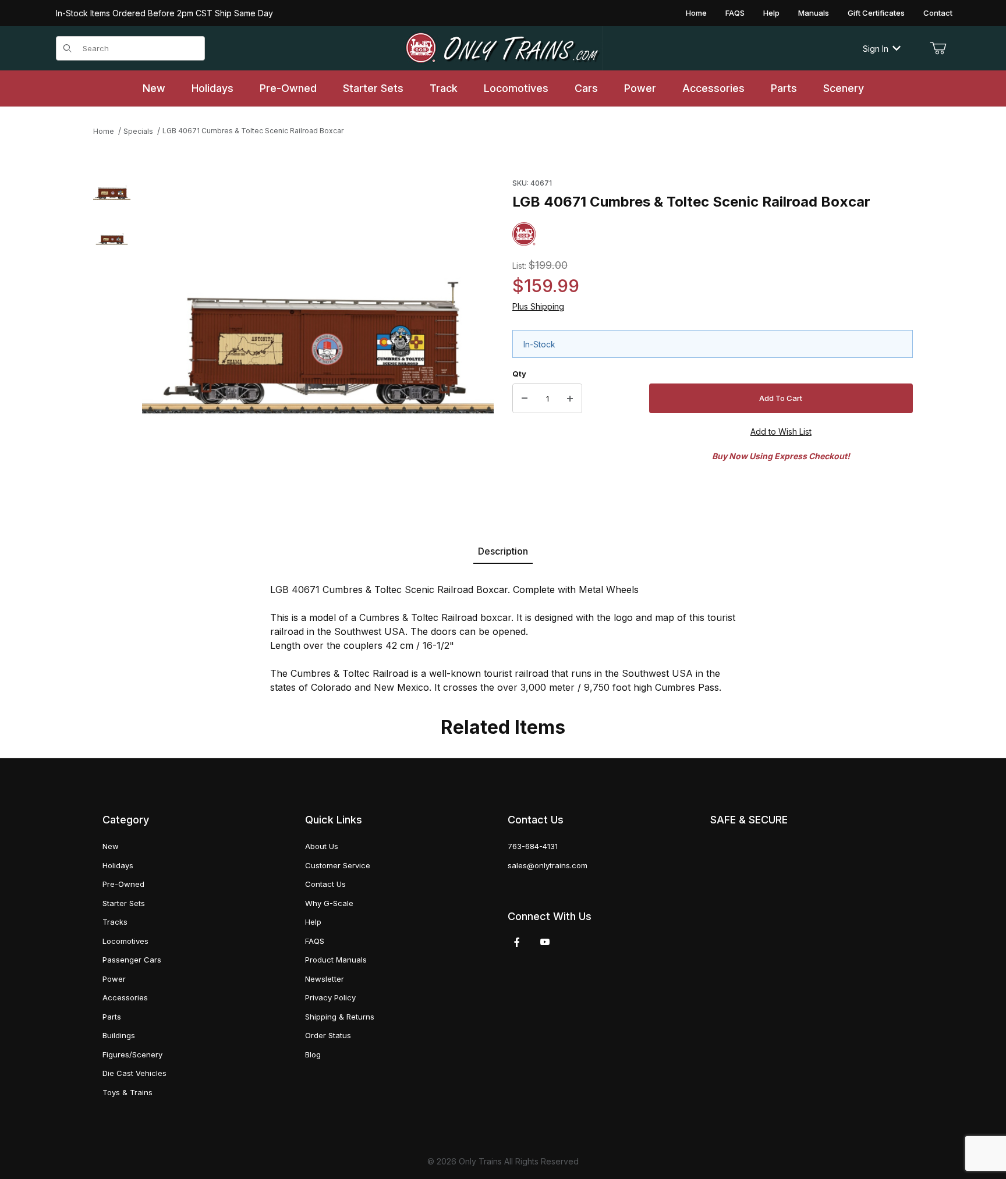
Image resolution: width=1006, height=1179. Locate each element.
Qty (519, 373)
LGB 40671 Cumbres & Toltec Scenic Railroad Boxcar (252, 130)
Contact (937, 12)
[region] (111, 343)
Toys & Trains (127, 1092)
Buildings (118, 1035)
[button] (111, 192)
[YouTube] (545, 942)
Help (771, 12)
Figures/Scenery (132, 1054)
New (110, 846)
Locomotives (125, 941)
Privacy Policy (330, 997)
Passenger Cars (131, 959)
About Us (321, 846)
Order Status (328, 1035)
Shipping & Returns (339, 1016)
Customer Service (337, 865)
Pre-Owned (123, 884)
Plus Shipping (538, 306)
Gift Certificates (876, 12)
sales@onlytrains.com (547, 865)
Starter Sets (123, 903)
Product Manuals (336, 959)
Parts (111, 1016)
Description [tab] (503, 551)
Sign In (875, 49)
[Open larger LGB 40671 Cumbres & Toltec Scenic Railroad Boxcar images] (318, 343)
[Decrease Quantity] (524, 398)
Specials (138, 131)
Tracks (114, 921)
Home (696, 12)
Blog (313, 1054)
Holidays (117, 865)
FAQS (735, 12)
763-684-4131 (533, 846)
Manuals (813, 12)
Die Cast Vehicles (134, 1073)
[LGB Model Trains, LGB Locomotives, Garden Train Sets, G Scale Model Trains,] (503, 48)
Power (114, 978)
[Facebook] (517, 942)
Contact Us (325, 884)
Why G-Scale (329, 903)
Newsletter (324, 978)
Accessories (125, 997)
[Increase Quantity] (570, 398)
